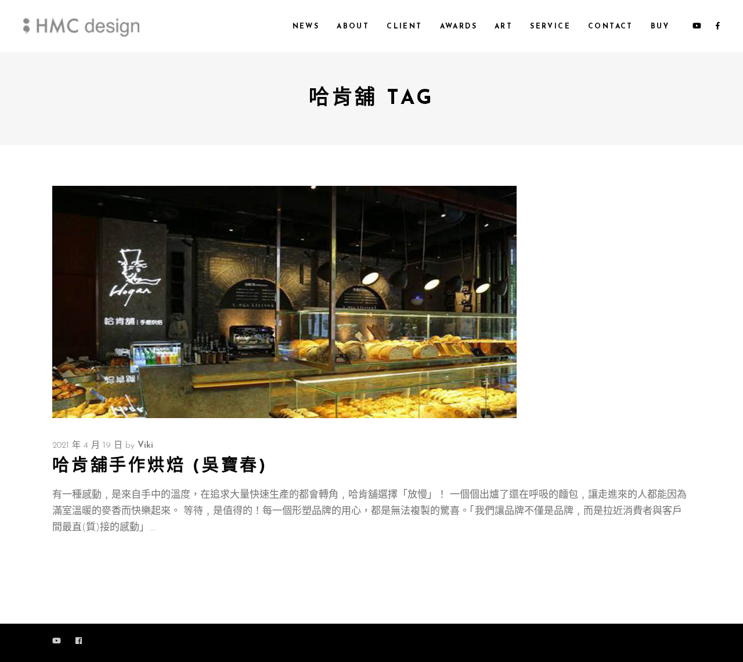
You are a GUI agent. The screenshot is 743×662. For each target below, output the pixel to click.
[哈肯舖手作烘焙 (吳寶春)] (284, 302)
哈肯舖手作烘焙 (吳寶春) (160, 466)
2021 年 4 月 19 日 (87, 445)
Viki (145, 445)
